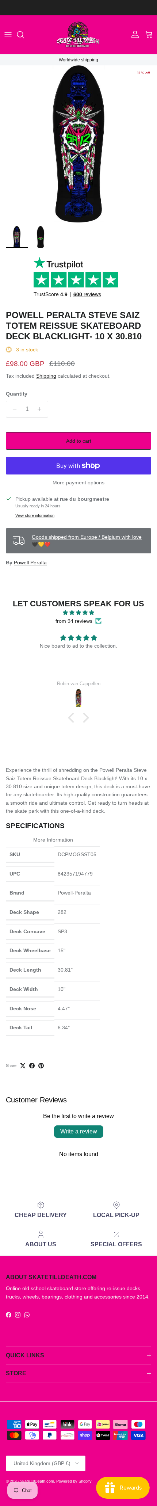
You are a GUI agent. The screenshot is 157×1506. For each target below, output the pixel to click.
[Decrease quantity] (12, 409)
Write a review (78, 1131)
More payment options (78, 482)
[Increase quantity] (41, 409)
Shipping (46, 376)
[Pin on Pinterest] (41, 1065)
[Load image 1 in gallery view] (78, 143)
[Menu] (8, 35)
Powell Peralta (30, 562)
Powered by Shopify (74, 1481)
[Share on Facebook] (32, 1065)
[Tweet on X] (23, 1065)
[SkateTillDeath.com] (78, 34)
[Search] (24, 35)
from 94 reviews (73, 621)
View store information (34, 515)
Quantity (16, 394)
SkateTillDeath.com (37, 1481)
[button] (73, 718)
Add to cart (78, 441)
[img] (78, 613)
